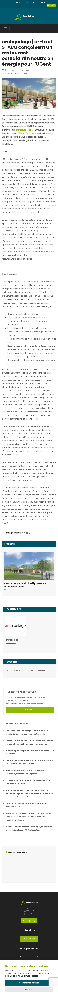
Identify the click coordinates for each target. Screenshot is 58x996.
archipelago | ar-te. (25, 130)
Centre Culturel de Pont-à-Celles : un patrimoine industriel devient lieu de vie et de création (29, 742)
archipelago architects (11, 642)
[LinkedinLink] (42, 2)
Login (35, 2)
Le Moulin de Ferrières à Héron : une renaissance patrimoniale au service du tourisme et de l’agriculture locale (28, 816)
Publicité (51, 5)
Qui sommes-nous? (29, 957)
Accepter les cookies (29, 983)
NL (25, 2)
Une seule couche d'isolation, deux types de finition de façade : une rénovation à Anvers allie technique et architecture (29, 793)
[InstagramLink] (45, 2)
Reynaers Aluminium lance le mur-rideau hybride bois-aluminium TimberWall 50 (29, 762)
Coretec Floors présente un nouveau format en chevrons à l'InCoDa (28, 782)
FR (29, 2)
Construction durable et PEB (37, 670)
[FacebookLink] (40, 2)
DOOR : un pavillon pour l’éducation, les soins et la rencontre (29, 752)
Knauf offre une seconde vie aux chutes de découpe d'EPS (26, 805)
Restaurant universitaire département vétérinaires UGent (25, 585)
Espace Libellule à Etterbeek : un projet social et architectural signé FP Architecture (28, 828)
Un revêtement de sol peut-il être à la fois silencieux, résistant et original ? (25, 772)
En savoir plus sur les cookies (24, 976)
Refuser (29, 989)
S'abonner (29, 710)
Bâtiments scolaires (13, 670)
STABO (28, 133)
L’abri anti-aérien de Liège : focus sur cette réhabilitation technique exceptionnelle (26, 732)
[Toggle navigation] (6, 28)
